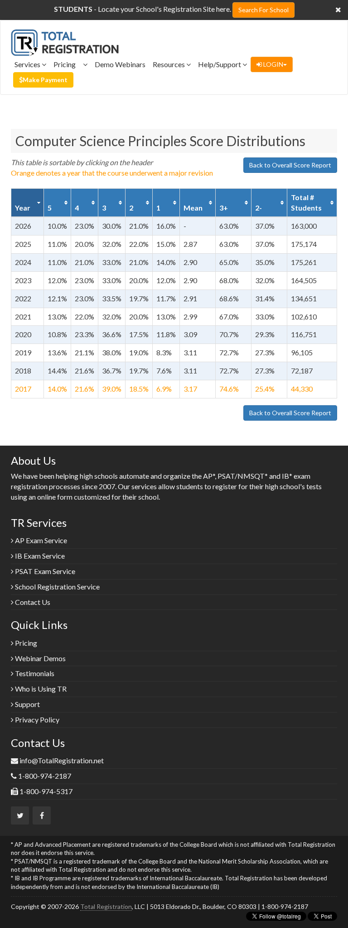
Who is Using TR (40, 688)
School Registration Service (57, 586)
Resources (169, 64)
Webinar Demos (40, 658)
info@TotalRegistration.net (61, 760)
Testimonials (34, 673)
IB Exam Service (39, 555)
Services (28, 64)
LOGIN (272, 64)
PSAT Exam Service (44, 571)
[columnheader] (27, 202)
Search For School (263, 10)
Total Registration (106, 906)
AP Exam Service (40, 540)
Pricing (68, 64)
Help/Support (220, 64)
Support (27, 704)
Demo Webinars (120, 64)
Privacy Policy (36, 719)
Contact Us (32, 602)
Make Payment (45, 79)
